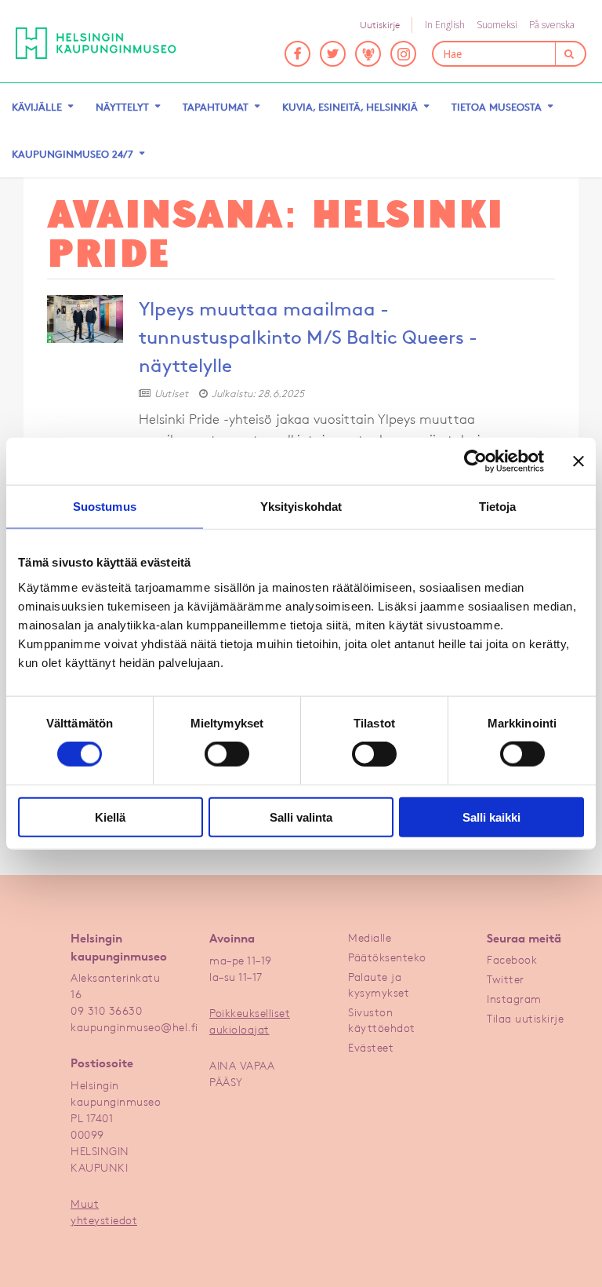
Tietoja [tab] (498, 506)
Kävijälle (37, 106)
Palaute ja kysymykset (378, 984)
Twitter (505, 979)
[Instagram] (403, 54)
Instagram (514, 998)
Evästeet (370, 1047)
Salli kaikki (491, 816)
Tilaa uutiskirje (525, 1018)
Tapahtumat (215, 106)
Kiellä (110, 816)
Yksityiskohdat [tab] (301, 506)
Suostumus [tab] (104, 506)
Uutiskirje (380, 25)
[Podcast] (368, 54)
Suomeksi (497, 24)
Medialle (369, 937)
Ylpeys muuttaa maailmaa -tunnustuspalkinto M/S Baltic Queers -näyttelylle (308, 337)
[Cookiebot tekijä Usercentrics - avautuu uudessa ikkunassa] (475, 461)
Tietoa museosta (497, 106)
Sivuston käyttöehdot (381, 1019)
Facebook (512, 959)
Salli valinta (301, 816)
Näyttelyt (122, 106)
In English (445, 24)
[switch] (227, 754)
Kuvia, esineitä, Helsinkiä (350, 106)
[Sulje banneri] (578, 461)
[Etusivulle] (108, 43)
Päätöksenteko (387, 957)
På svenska (552, 24)
